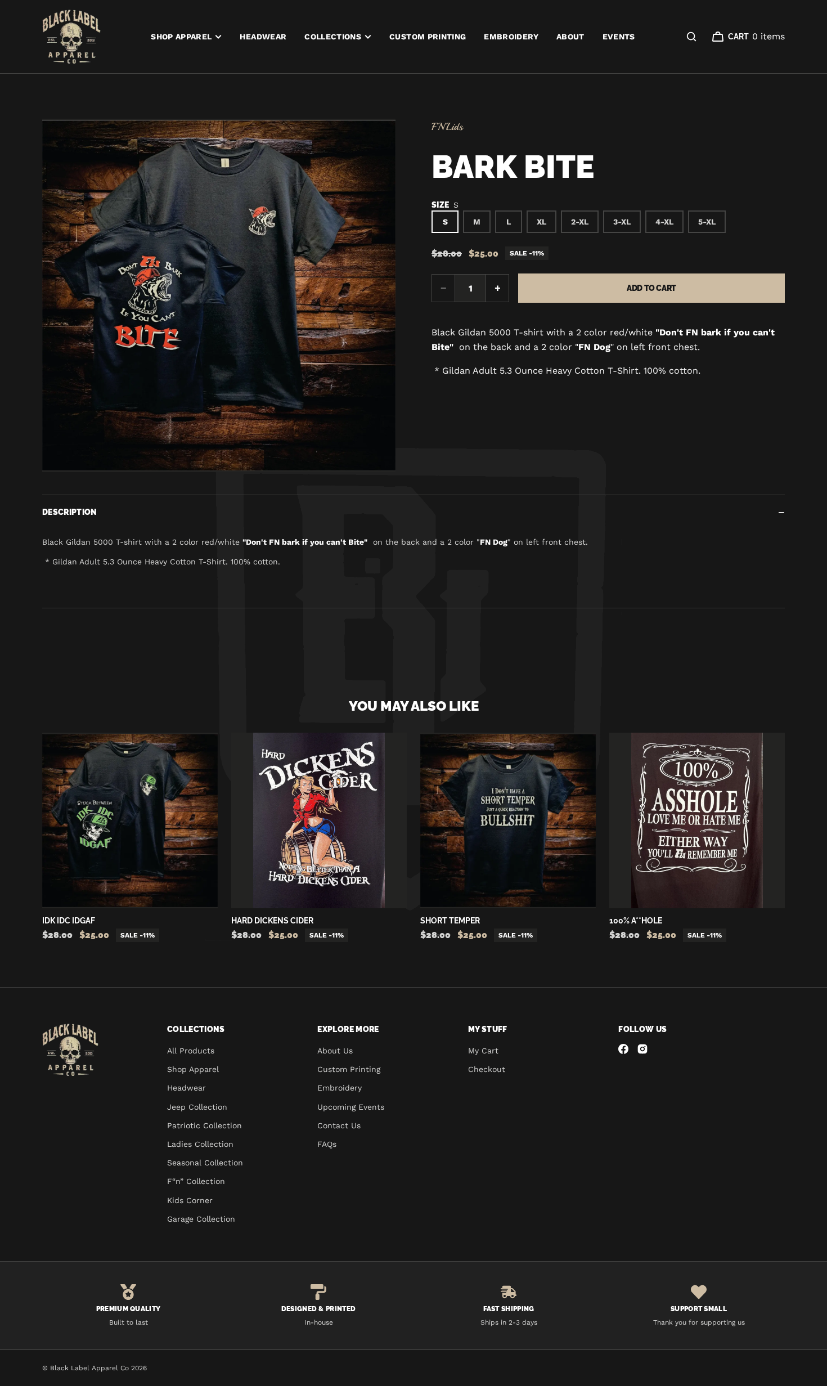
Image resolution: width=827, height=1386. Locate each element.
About (570, 36)
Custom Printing (427, 36)
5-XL (707, 221)
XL (541, 221)
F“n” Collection (196, 1181)
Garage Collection (201, 1218)
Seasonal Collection (205, 1162)
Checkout (486, 1069)
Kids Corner (190, 1200)
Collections (332, 36)
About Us (335, 1050)
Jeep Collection (197, 1106)
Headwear (263, 36)
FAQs (326, 1144)
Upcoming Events (350, 1106)
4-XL (664, 221)
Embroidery (511, 36)
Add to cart (651, 288)
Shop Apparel (181, 36)
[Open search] (691, 36)
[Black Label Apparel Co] (71, 37)
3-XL (622, 221)
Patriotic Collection (204, 1125)
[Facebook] (623, 1049)
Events (619, 36)
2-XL (579, 221)
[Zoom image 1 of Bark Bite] (218, 295)
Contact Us (339, 1125)
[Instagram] (642, 1049)
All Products (190, 1050)
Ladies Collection (200, 1144)
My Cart (483, 1050)
